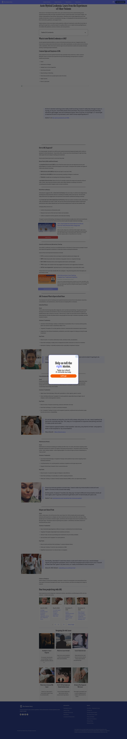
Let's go (63, 376)
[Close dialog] (77, 356)
